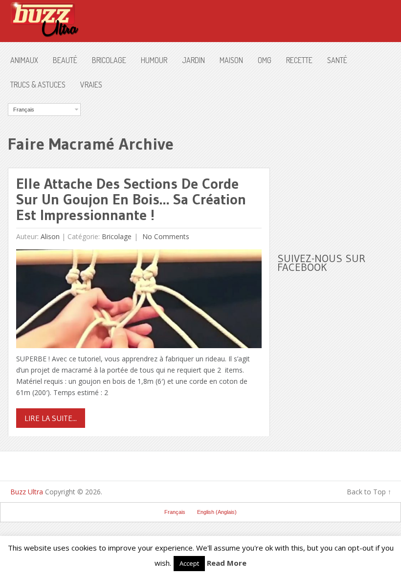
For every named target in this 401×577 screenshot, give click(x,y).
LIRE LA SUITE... (50, 418)
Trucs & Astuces (38, 84)
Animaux (24, 60)
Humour (154, 60)
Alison (50, 236)
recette (299, 60)
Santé (337, 60)
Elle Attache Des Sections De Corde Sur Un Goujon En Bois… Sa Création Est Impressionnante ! (131, 199)
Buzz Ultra (26, 491)
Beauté (65, 60)
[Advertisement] (339, 164)
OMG (264, 60)
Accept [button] (189, 563)
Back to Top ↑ (369, 491)
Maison (231, 60)
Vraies (91, 84)
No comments (164, 236)
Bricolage (109, 60)
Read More (226, 563)
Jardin (193, 60)
